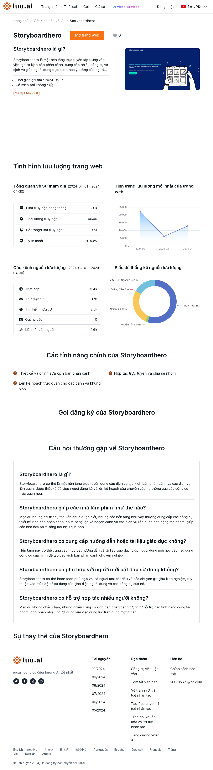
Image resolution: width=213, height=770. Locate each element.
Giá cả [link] (100, 7)
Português (101, 749)
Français (155, 749)
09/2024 (98, 677)
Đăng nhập (166, 7)
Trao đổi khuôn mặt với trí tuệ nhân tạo (143, 722)
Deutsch (137, 749)
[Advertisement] (106, 125)
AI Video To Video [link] (126, 7)
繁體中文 (81, 749)
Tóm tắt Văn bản (144, 682)
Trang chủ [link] (49, 7)
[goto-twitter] (16, 681)
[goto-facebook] (24, 681)
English (18, 749)
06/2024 (98, 702)
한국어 (49, 749)
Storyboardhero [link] (82, 21)
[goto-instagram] (33, 681)
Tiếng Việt (194, 6)
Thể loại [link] (70, 7)
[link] (19, 6)
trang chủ (20, 21)
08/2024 (98, 685)
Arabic (46, 753)
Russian (30, 753)
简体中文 (32, 749)
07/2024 (98, 694)
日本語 (64, 749)
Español (119, 749)
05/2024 (98, 710)
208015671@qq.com (186, 682)
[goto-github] (41, 681)
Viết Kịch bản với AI (49, 21)
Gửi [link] (86, 7)
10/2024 (98, 669)
